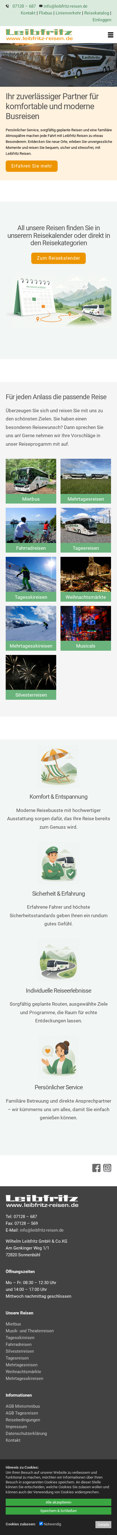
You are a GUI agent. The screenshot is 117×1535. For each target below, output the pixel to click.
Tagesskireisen (31, 597)
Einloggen (102, 19)
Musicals (85, 646)
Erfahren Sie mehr (31, 166)
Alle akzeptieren (58, 1502)
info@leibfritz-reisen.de (65, 6)
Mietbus (31, 499)
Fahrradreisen (31, 548)
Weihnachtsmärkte (86, 597)
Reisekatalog (96, 13)
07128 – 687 (24, 6)
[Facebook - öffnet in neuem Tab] (96, 1170)
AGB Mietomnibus (23, 1406)
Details (103, 1525)
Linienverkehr (68, 13)
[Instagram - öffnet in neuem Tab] (106, 1170)
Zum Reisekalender (58, 258)
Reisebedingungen (23, 1419)
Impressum (16, 1426)
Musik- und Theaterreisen (30, 1330)
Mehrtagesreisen (86, 499)
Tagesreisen (86, 548)
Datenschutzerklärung (26, 1433)
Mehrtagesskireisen (31, 646)
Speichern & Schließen (58, 1511)
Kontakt (28, 13)
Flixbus (45, 13)
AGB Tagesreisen (22, 1413)
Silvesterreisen (31, 695)
